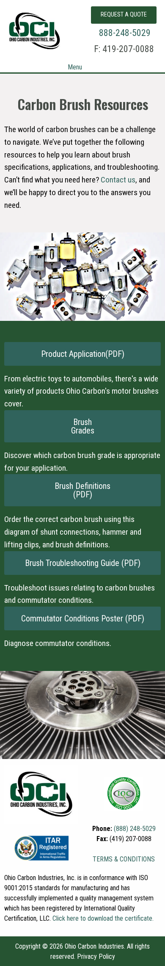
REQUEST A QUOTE (124, 14)
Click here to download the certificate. (103, 918)
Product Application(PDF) (82, 354)
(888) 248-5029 (135, 829)
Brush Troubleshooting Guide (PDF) (82, 563)
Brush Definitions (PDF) (82, 490)
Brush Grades (82, 426)
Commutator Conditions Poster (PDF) (82, 618)
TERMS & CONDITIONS (124, 859)
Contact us (118, 180)
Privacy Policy (96, 956)
